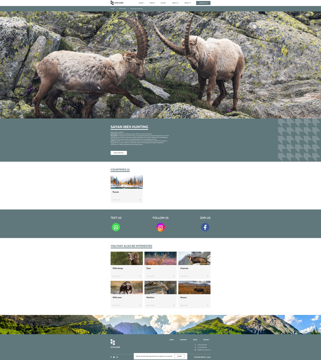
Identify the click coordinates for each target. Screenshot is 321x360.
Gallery (163, 3)
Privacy (206, 340)
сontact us (203, 3)
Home (112, 8)
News (195, 340)
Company (183, 340)
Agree (179, 356)
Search (186, 3)
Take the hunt (119, 153)
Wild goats (122, 8)
